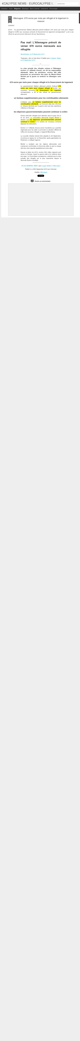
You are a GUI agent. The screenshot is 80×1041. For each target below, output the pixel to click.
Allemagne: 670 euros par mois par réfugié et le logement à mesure (40, 20)
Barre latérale (34, 8)
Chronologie (53, 8)
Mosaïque (25, 8)
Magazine (17, 8)
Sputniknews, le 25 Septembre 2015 (32, 54)
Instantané (44, 8)
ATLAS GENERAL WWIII (29, 166)
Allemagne (43, 172)
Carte (11, 8)
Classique (4, 8)
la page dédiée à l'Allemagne (50, 166)
